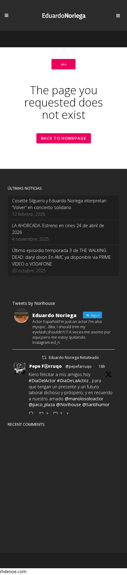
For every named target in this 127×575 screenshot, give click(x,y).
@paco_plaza (42, 404)
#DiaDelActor (42, 380)
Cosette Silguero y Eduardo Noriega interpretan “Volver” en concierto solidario (59, 204)
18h (102, 366)
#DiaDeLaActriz (72, 380)
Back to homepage (63, 138)
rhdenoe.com (13, 571)
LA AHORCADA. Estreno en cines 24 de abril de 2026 (58, 229)
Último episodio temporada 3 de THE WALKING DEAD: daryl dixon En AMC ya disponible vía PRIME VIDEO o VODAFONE (61, 257)
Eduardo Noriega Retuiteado (74, 357)
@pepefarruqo (78, 366)
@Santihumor (95, 404)
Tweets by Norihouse (33, 303)
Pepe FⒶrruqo (45, 366)
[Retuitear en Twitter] (44, 357)
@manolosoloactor (84, 399)
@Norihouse (68, 404)
